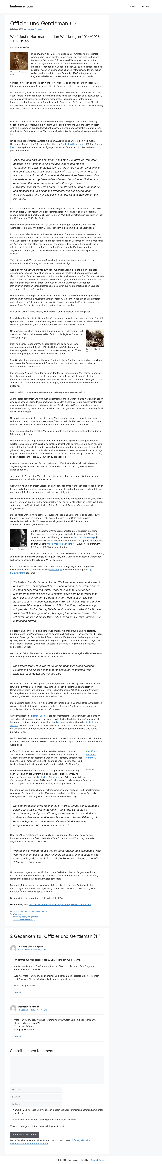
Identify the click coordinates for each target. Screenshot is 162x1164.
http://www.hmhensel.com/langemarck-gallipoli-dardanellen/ (60, 904)
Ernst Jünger (55, 569)
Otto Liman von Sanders (59, 544)
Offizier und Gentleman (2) (24, 919)
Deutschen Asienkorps (48, 777)
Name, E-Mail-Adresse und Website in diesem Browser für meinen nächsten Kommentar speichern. (58, 1111)
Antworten (18, 992)
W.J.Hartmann (19, 914)
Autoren (145, 6)
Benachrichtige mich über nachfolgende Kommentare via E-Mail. (45, 1119)
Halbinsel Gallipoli (38, 716)
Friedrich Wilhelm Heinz (73, 144)
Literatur (27, 911)
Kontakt (133, 6)
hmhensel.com (21, 6)
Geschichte (18, 911)
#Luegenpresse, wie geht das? (26, 917)
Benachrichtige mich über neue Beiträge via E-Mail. (38, 1126)
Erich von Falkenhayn (85, 537)
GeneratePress (97, 1160)
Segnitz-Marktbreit (40, 911)
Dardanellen (62, 722)
